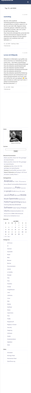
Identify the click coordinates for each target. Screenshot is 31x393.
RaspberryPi (10, 321)
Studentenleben (11, 339)
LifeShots (9, 295)
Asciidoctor (23, 181)
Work (17, 43)
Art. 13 (18, 181)
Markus (6, 157)
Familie (13, 188)
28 (12, 234)
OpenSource (21, 199)
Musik (6, 199)
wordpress (13, 215)
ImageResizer (11, 289)
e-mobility (10, 272)
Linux (11, 194)
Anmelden (10, 352)
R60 (21, 202)
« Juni (5, 236)
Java (6, 195)
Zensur (18, 215)
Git (5, 191)
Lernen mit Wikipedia (10, 55)
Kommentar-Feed (11, 358)
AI (7, 246)
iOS (20, 191)
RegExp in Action (11, 324)
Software (8, 207)
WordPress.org (11, 361)
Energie (9, 275)
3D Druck (9, 243)
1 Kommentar (7, 45)
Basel (9, 184)
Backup (6, 184)
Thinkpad (23, 208)
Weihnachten (7, 215)
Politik (6, 202)
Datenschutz (23, 184)
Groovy (17, 191)
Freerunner (23, 188)
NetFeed (13, 43)
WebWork (9, 342)
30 (19, 234)
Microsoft (17, 195)
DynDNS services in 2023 (19, 170)
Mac (8, 301)
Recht (24, 202)
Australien (10, 251)
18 (25, 229)
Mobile (23, 195)
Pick (8, 315)
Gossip (9, 286)
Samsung (6, 204)
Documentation (11, 266)
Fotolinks (9, 283)
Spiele (9, 336)
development (8, 188)
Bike (8, 257)
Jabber (23, 191)
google (8, 191)
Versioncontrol (7, 213)
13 (8, 229)
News (8, 310)
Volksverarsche (19, 213)
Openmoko (13, 198)
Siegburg (9, 330)
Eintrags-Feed (11, 355)
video (13, 213)
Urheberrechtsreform (15, 211)
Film (8, 278)
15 (15, 229)
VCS (22, 211)
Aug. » (8, 236)
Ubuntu (7, 211)
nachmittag (7, 16)
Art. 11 (14, 181)
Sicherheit (18, 204)
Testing (18, 207)
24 (22, 232)
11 (25, 227)
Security (11, 204)
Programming (14, 202)
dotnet (9, 269)
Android (8, 181)
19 (5, 232)
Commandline (15, 184)
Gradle (14, 191)
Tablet (14, 207)
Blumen (9, 260)
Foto (17, 187)
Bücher (9, 263)
